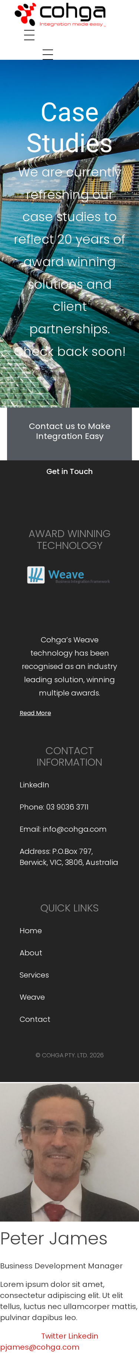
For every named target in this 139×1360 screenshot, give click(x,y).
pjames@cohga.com (39, 1347)
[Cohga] (59, 13)
